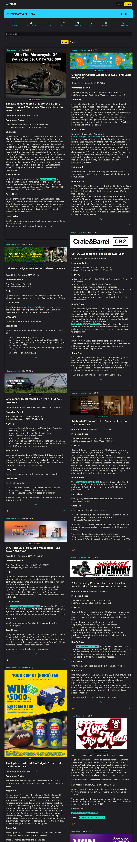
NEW (66, 42)
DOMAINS (105, 26)
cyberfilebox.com (37, 99)
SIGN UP (119, 4)
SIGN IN (128, 4)
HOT (73, 42)
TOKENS (64, 26)
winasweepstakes (13, 50)
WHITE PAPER (13, 26)
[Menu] (130, 14)
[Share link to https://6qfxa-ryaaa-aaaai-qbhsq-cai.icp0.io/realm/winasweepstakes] (121, 13)
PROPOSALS (48, 26)
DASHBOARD (31, 26)
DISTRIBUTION (123, 26)
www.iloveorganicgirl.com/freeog (86, 136)
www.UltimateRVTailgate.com (35, 307)
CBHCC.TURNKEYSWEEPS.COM (85, 324)
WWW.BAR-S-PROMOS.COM (84, 813)
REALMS (78, 26)
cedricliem (75, 716)
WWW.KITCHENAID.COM (87, 482)
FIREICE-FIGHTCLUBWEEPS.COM (25, 606)
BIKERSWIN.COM (47, 179)
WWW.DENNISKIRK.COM (87, 646)
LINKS (92, 26)
